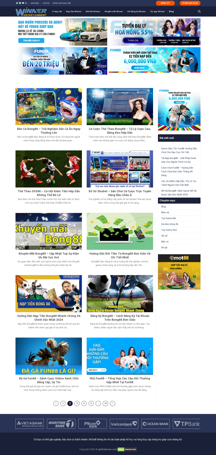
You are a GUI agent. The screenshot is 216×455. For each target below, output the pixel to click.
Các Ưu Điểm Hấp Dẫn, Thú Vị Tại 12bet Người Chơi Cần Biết (178, 183)
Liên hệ (46, 3)
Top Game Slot (169, 230)
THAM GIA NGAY (190, 3)
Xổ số (164, 235)
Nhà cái (165, 212)
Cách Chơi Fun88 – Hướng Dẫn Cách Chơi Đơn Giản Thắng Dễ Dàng (177, 171)
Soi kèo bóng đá (169, 224)
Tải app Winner (157, 11)
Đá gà (164, 247)
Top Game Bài (168, 218)
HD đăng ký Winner (136, 11)
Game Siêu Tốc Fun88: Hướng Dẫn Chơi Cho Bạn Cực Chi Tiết (179, 150)
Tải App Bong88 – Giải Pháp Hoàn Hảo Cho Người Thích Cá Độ (178, 160)
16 (105, 403)
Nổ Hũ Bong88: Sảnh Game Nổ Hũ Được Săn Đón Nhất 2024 (179, 192)
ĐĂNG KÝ (165, 3)
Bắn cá (164, 241)
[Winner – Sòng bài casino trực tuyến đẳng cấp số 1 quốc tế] (31, 11)
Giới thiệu (35, 3)
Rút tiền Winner (93, 11)
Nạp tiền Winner (74, 11)
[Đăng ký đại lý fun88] (61, 32)
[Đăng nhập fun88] (155, 61)
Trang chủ (57, 11)
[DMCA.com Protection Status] (127, 449)
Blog (171, 11)
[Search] (199, 11)
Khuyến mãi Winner (114, 11)
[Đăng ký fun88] (179, 109)
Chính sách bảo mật (62, 3)
